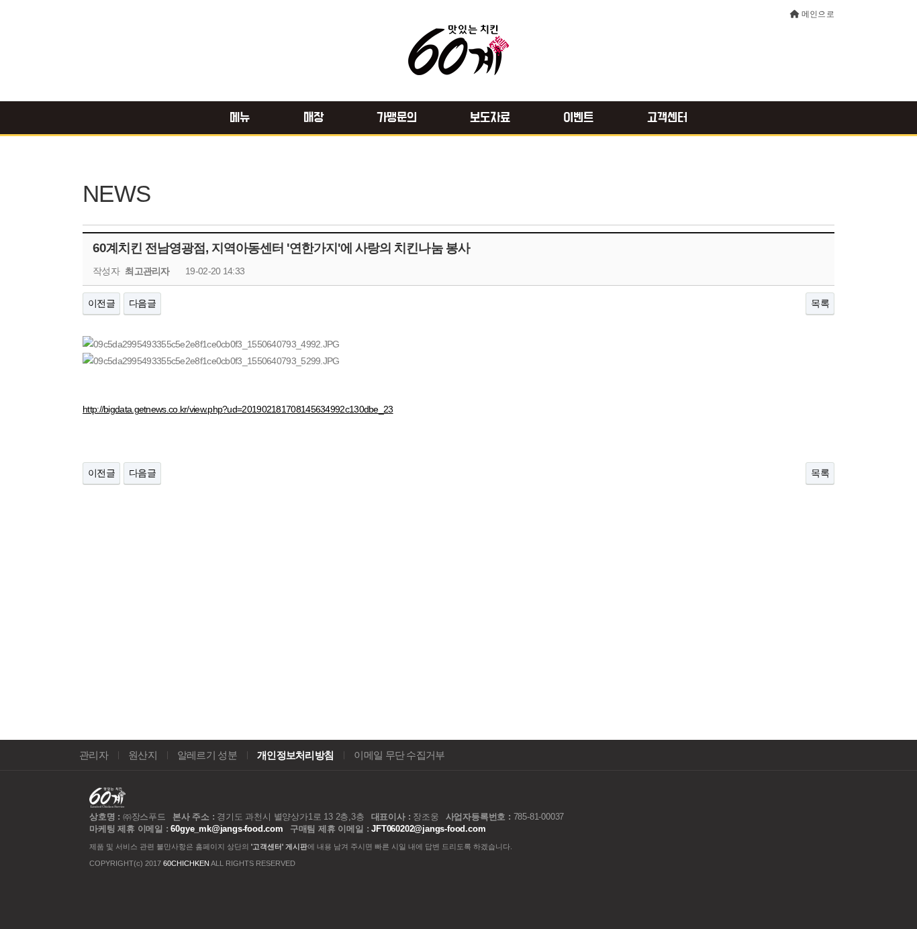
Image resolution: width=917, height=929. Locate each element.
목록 (820, 303)
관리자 (93, 755)
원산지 (142, 755)
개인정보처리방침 (295, 755)
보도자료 (490, 118)
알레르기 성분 (207, 755)
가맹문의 (397, 118)
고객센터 (667, 118)
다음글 (142, 303)
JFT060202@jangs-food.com (428, 829)
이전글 (101, 303)
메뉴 (240, 118)
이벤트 (578, 118)
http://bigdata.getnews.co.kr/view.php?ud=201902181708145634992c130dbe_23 (238, 409)
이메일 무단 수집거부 (399, 755)
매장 (313, 118)
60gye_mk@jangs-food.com (227, 829)
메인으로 (818, 14)
